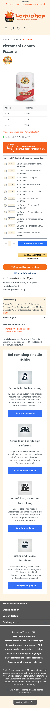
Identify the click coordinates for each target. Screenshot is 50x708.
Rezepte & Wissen (20, 632)
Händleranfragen (34, 657)
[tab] (24, 306)
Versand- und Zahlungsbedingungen (24, 653)
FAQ (34, 632)
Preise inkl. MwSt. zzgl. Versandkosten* (21, 132)
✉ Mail (42, 4)
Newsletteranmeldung (24, 636)
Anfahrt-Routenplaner (15, 640)
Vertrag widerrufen (25, 702)
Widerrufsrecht (12, 649)
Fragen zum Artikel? (13, 331)
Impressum (30, 645)
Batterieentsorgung (14, 657)
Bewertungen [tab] (9, 317)
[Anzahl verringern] (6, 243)
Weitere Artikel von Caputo (17, 328)
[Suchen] (12, 28)
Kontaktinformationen (15, 603)
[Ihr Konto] (25, 28)
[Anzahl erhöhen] (14, 243)
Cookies (39, 649)
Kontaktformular (14, 645)
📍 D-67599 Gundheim (14, 4)
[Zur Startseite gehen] (25, 16)
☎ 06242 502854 (31, 4)
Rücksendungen (35, 640)
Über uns (38, 662)
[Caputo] (7, 60)
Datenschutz (27, 649)
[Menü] (6, 28)
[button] (32, 256)
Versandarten (10, 615)
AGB (40, 645)
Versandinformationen (25, 470)
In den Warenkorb (33, 243)
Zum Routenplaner (25, 528)
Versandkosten (10, 673)
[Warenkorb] (30, 27)
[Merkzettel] (19, 28)
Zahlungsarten (11, 622)
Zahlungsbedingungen (25, 585)
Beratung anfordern (25, 413)
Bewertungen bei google (19, 662)
